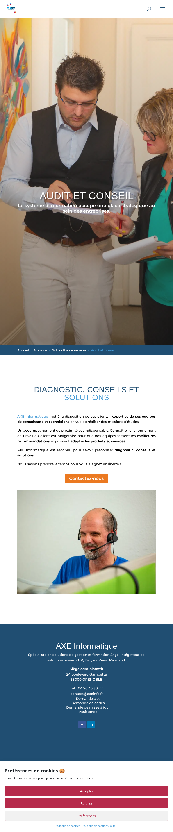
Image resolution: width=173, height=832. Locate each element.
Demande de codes (88, 703)
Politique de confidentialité (99, 826)
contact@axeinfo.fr (86, 693)
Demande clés (88, 698)
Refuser (86, 803)
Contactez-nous (86, 478)
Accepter (86, 791)
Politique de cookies (67, 826)
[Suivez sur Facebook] (82, 724)
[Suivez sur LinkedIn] (91, 724)
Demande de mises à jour (88, 707)
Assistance (88, 712)
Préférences (86, 816)
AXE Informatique (32, 416)
